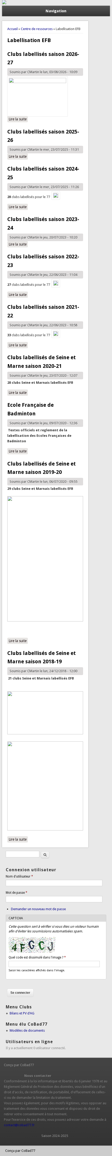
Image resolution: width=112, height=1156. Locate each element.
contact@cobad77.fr (19, 1125)
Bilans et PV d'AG (22, 1013)
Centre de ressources (37, 29)
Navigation (56, 11)
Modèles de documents (27, 1030)
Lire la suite (18, 119)
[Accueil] (4, 3)
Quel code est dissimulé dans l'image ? (37, 957)
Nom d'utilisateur (19, 876)
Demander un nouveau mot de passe (38, 909)
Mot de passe (16, 892)
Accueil (12, 29)
